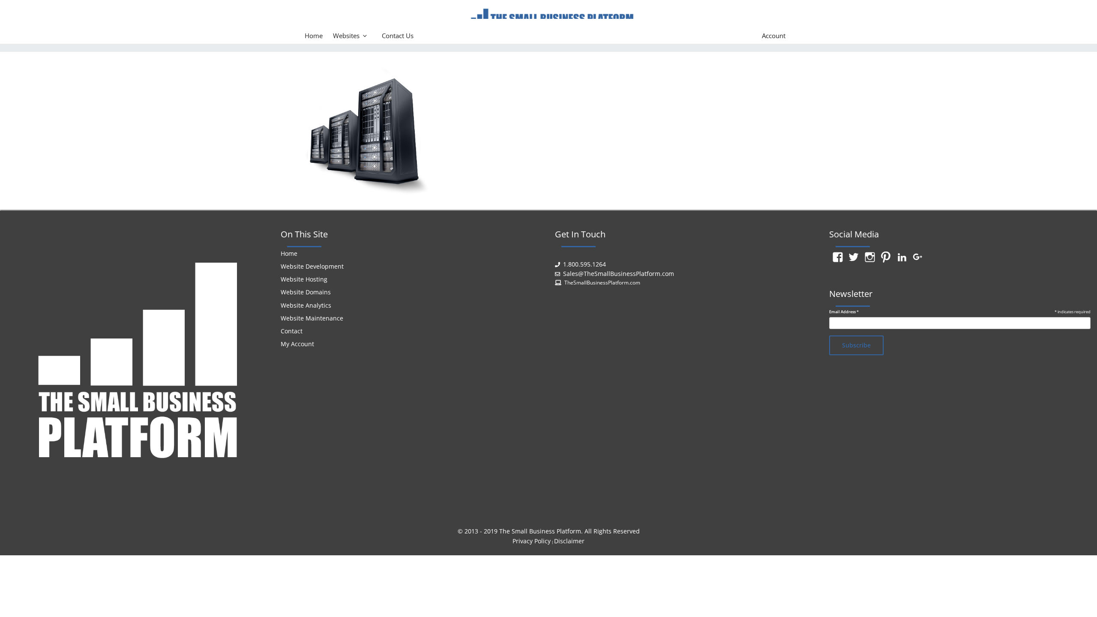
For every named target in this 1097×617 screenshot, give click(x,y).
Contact (292, 331)
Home (314, 35)
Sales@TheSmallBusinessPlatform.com (618, 274)
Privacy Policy (532, 541)
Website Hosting (304, 279)
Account (773, 35)
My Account (297, 344)
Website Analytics (306, 305)
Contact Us (398, 35)
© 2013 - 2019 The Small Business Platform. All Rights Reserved (549, 531)
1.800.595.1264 (584, 264)
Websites (346, 35)
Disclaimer (569, 541)
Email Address (844, 311)
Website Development (312, 266)
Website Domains (306, 292)
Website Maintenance (312, 318)
